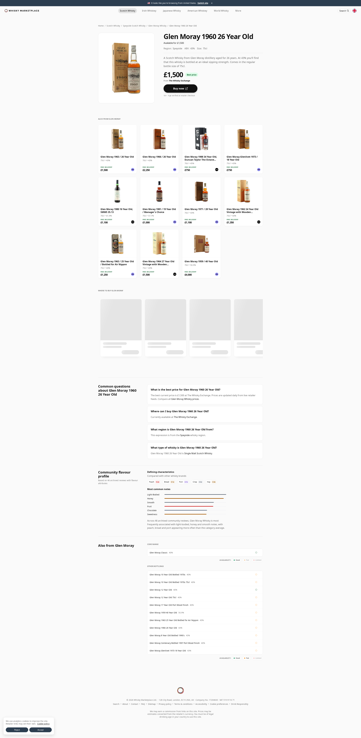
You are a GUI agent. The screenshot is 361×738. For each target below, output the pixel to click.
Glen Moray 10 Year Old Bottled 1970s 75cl (170, 582)
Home (101, 25)
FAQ (143, 704)
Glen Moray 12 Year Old (161, 589)
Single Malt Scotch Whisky (198, 453)
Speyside (185, 435)
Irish (149, 10)
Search (116, 704)
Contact (134, 704)
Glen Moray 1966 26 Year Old (163, 627)
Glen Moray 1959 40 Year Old (163, 612)
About (125, 704)
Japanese (172, 10)
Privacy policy (165, 704)
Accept (41, 730)
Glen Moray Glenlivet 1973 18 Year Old (168, 650)
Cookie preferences (219, 704)
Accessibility (201, 704)
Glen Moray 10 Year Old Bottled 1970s (167, 574)
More (238, 10)
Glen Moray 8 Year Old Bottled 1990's (167, 635)
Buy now (178, 88)
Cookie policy (43, 723)
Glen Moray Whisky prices (185, 399)
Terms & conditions (183, 704)
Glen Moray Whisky (157, 25)
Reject (17, 730)
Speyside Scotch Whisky (134, 25)
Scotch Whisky (113, 25)
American (197, 10)
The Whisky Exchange (185, 417)
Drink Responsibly (239, 704)
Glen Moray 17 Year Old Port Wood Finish (169, 605)
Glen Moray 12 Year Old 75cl (163, 597)
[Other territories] (354, 11)
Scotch (127, 10)
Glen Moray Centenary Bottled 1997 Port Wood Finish (175, 643)
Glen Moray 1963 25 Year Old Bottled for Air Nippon (174, 620)
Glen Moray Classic (159, 552)
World (221, 10)
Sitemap (152, 704)
